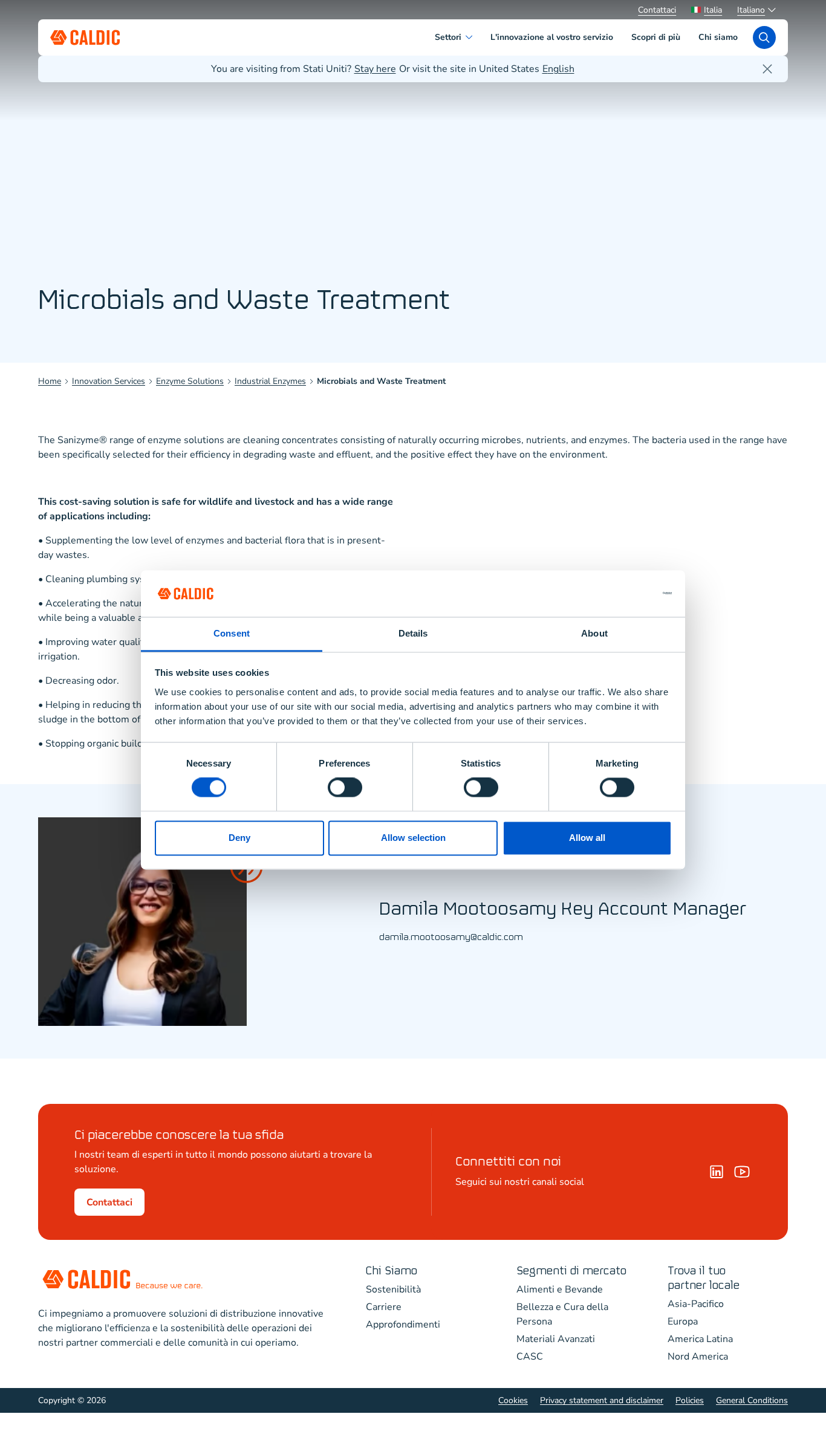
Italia (713, 10)
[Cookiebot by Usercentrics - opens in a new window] (619, 594)
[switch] (345, 787)
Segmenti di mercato (571, 1271)
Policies (689, 1400)
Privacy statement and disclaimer (601, 1400)
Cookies (513, 1400)
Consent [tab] (231, 633)
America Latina (700, 1339)
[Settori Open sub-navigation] (471, 37)
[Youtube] (742, 1171)
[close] (767, 69)
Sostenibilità (393, 1289)
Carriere (384, 1307)
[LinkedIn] (716, 1171)
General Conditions (752, 1400)
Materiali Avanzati (555, 1339)
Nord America (698, 1356)
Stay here (375, 69)
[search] (764, 37)
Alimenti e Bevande (559, 1289)
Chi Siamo (391, 1271)
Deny (239, 837)
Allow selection (413, 837)
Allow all (587, 837)
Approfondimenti (403, 1324)
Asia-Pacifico (696, 1304)
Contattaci (657, 10)
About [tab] (594, 633)
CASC (529, 1356)
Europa (683, 1321)
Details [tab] (413, 633)
